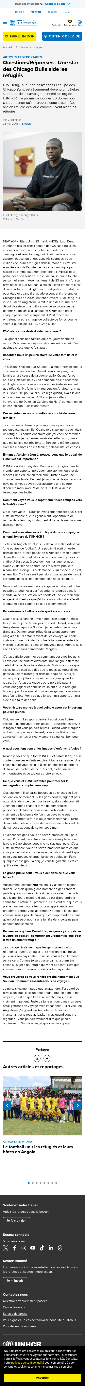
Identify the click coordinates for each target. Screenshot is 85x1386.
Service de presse (15, 1314)
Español (52, 12)
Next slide (78, 1105)
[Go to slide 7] (53, 1184)
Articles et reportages (29, 47)
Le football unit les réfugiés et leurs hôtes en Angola (38, 1149)
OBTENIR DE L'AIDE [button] (64, 36)
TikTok (41, 1248)
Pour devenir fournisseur (20, 1326)
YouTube (32, 1248)
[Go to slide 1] (30, 1184)
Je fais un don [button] (16, 1220)
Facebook (14, 1248)
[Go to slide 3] (38, 1184)
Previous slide (7, 1105)
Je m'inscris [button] (15, 1280)
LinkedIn (51, 1248)
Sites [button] (80, 25)
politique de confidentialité (27, 1362)
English (19, 12)
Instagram (23, 1248)
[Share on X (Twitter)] (37, 1058)
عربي (67, 12)
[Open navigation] (5, 22)
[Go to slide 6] (49, 1184)
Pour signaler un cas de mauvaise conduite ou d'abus (39, 1320)
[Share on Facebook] (46, 1058)
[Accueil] (23, 23)
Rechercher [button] (57, 25)
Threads (60, 1248)
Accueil (7, 47)
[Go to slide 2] (34, 1184)
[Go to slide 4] (41, 1184)
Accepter (42, 1377)
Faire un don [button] (70, 25)
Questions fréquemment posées (25, 1301)
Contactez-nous (14, 1307)
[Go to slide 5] (45, 1184)
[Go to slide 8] (57, 1184)
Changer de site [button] (55, 4)
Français (35, 12)
